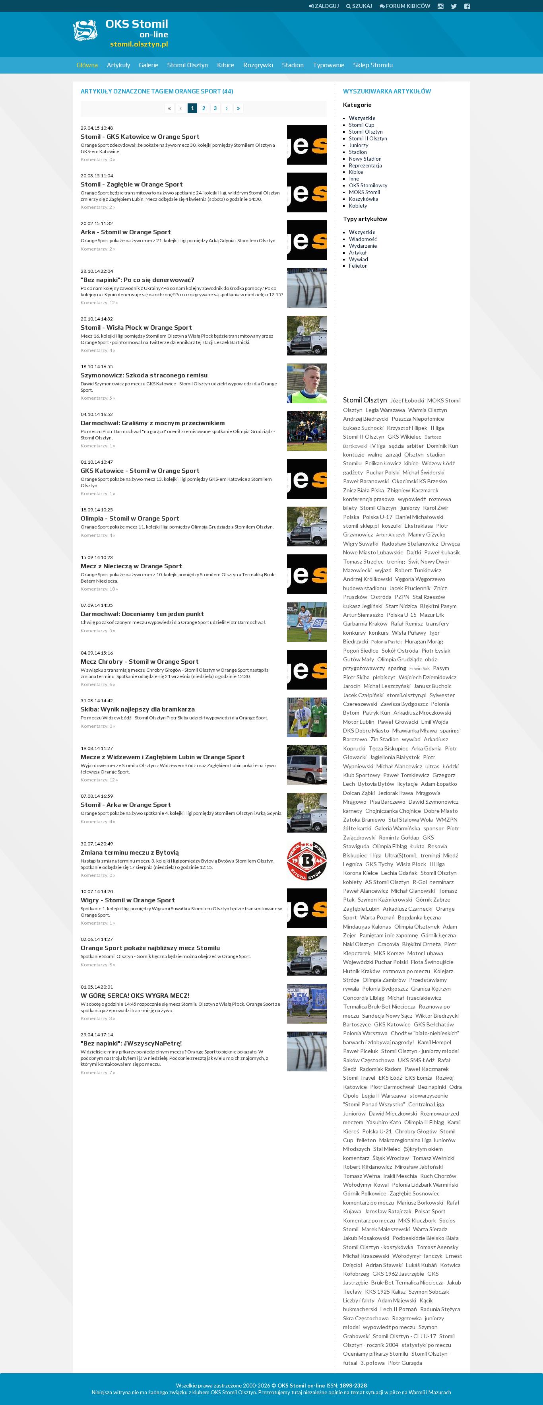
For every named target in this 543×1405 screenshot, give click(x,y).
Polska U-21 (377, 1131)
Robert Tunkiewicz (418, 570)
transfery (437, 623)
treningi (430, 855)
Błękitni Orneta (421, 944)
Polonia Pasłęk (386, 642)
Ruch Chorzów (438, 1175)
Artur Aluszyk (390, 535)
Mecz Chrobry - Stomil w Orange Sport (140, 661)
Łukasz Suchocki (363, 427)
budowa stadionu (364, 588)
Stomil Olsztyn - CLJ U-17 (404, 1336)
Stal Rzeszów (429, 596)
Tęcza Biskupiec (388, 748)
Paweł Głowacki (398, 721)
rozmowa (440, 499)
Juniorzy (358, 145)
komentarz (356, 1157)
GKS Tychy (379, 864)
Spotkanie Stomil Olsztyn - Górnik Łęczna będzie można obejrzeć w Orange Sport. (166, 956)
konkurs (379, 632)
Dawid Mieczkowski (393, 1113)
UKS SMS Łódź (416, 1060)
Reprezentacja (365, 165)
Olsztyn (414, 454)
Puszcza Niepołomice (418, 418)
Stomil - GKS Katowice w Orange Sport (140, 136)
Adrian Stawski (384, 1264)
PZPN (402, 596)
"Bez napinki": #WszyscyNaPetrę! (131, 1043)
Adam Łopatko (439, 783)
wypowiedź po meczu (389, 1326)
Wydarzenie (363, 246)
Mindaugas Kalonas (367, 926)
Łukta (417, 846)
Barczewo (355, 739)
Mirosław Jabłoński (419, 1166)
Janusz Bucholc (433, 685)
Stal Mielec (386, 1148)
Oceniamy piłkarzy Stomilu (375, 1353)
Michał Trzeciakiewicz (414, 997)
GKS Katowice (392, 1024)
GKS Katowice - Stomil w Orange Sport (140, 470)
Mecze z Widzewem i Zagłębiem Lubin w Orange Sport (163, 757)
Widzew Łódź (438, 463)
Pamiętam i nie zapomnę (388, 935)
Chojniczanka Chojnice (393, 810)
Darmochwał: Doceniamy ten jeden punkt (142, 614)
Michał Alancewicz (399, 766)
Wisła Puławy (409, 632)
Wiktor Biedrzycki (437, 1015)
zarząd (393, 454)
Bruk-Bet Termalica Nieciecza (407, 1282)
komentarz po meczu (368, 1202)
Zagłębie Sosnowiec (415, 1193)
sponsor (433, 828)
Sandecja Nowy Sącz (387, 1015)
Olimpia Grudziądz (399, 659)
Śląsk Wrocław (390, 1157)
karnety (352, 810)
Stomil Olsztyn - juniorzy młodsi (420, 1050)
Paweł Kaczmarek (427, 1068)
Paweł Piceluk (360, 1050)
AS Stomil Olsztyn (387, 881)
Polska (351, 516)
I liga (376, 855)
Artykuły (118, 65)
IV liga (378, 445)
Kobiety (358, 205)
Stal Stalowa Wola (410, 819)
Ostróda (381, 596)
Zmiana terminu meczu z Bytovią (130, 852)
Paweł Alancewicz (365, 890)
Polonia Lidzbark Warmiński (425, 1184)
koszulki (391, 525)
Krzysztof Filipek (407, 427)
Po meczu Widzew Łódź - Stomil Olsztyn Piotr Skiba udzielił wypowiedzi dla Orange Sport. (174, 718)
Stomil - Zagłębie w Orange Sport (132, 184)
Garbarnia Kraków (365, 623)
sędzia (396, 445)
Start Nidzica (401, 605)
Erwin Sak (419, 668)
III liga (437, 864)
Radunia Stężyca (440, 1309)
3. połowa (373, 1362)
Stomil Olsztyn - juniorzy (390, 507)
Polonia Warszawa (365, 1033)
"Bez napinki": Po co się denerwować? (137, 280)
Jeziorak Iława (395, 792)
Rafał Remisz (407, 623)
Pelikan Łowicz (383, 463)
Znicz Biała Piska (363, 490)
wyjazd (383, 570)
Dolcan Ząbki (359, 792)
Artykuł (358, 252)
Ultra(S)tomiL (401, 855)
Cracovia (388, 944)
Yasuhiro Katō (384, 1122)
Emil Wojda (434, 721)
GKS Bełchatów (434, 1024)
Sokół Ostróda (400, 650)
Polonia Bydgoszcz (385, 988)
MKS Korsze (389, 953)
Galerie (148, 65)
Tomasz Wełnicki (433, 1157)
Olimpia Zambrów (384, 979)
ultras (432, 766)
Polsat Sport (430, 1211)
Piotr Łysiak (435, 650)
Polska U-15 (402, 614)
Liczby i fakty (358, 1300)
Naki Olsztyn (358, 944)
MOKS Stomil (364, 192)
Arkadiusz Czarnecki (407, 908)
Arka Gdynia (426, 748)
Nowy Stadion (365, 158)
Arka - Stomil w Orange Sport (126, 232)
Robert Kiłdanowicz (367, 1166)
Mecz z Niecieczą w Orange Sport (131, 566)
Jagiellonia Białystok (395, 757)
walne (375, 454)
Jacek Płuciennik (410, 588)
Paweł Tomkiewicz (406, 774)
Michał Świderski (423, 472)
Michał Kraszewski (366, 1255)
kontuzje (354, 454)
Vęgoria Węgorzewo (420, 578)
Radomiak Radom (380, 1068)
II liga (437, 427)
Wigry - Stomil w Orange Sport (128, 900)
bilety (350, 507)
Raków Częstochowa (369, 1060)
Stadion (293, 65)
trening (396, 561)
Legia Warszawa (385, 409)
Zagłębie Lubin (361, 908)
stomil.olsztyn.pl (407, 695)
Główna (87, 65)
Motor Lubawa (425, 953)
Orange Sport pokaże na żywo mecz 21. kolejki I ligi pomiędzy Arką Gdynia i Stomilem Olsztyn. (179, 240)
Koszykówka (363, 199)
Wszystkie (362, 118)
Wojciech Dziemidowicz (427, 677)
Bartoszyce (357, 1024)
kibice (411, 463)
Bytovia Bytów (376, 783)
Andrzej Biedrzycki (365, 418)
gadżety (353, 472)
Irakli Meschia (400, 1175)
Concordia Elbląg (363, 997)
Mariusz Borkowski (420, 1202)
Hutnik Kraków (361, 971)
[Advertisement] (325, 34)
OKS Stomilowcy (368, 185)
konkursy (354, 632)
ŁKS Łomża (418, 1077)
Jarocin (352, 685)
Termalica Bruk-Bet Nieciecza (379, 1006)
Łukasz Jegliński (362, 605)
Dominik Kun (442, 445)
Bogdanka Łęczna (419, 917)
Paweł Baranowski (366, 481)
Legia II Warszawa (384, 1095)
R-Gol (420, 881)
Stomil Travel (359, 1077)
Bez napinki (432, 1086)
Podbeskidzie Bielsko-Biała (425, 1237)
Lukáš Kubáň (421, 1264)
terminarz (442, 881)
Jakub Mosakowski (366, 1237)
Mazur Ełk (432, 614)
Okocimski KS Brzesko (419, 481)
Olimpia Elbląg (389, 846)
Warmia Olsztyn (427, 409)
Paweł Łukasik (442, 552)
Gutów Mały (358, 659)
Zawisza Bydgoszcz (404, 703)
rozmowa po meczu (406, 971)
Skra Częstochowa (366, 1318)
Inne (354, 178)
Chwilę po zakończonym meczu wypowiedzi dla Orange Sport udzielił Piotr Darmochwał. (173, 622)
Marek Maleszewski (386, 1229)
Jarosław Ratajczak (388, 1211)
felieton (366, 1140)
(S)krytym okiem (423, 1148)
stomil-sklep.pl (361, 525)
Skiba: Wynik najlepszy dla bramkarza (138, 709)
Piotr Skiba (356, 677)
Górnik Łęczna (438, 935)
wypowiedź (412, 499)
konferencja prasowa (369, 499)
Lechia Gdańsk (399, 872)
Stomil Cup (361, 125)
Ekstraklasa (419, 525)
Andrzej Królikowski (367, 578)
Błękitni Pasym (438, 605)
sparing (397, 668)
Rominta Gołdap (399, 837)
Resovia (437, 846)
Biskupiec (355, 855)
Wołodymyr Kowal (366, 1184)
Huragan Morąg (424, 641)
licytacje (408, 783)
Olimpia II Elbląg (424, 1122)
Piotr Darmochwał (392, 1086)
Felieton (358, 265)
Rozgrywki (258, 65)
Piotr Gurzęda (405, 1362)
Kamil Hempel (434, 1042)
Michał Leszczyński (387, 685)
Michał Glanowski (413, 890)
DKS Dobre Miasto (366, 730)
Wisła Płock (411, 864)
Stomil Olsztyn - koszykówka (378, 1247)
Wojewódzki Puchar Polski (375, 961)
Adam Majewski (397, 1300)
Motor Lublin (358, 721)
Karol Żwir (435, 507)
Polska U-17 (377, 516)
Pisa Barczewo (387, 801)
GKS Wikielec (404, 436)
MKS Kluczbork (417, 1220)
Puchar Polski (382, 472)
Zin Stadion (384, 739)
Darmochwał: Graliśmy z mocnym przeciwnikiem (153, 423)
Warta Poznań (377, 917)
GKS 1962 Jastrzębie (398, 1273)
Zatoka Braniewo (364, 819)
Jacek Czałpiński (363, 695)
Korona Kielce (360, 872)
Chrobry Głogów (416, 1131)
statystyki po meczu (426, 1344)
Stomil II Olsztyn (368, 138)
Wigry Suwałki (360, 543)
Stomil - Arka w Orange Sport (126, 804)
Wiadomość (363, 239)
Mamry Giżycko (427, 534)
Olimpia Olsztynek (417, 926)
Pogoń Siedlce (360, 650)
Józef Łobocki (407, 400)
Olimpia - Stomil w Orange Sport (130, 518)
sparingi (450, 730)
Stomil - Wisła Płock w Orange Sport (136, 327)
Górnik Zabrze (432, 899)
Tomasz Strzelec (363, 561)
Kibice (225, 65)
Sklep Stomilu (373, 65)
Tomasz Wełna (361, 1175)
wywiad (411, 739)
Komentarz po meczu (369, 1220)
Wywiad (358, 259)
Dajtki (414, 552)
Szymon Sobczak (429, 1291)
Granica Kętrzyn (431, 988)
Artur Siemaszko (363, 614)
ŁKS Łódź (390, 1077)
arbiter (415, 445)
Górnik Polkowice (364, 1193)
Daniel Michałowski (419, 516)
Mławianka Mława (414, 730)
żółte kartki (357, 828)
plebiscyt (384, 677)
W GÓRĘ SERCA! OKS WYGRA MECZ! (135, 995)
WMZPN (447, 819)
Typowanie (328, 65)
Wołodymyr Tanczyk (417, 1255)
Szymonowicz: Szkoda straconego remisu (144, 375)
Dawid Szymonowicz (433, 801)
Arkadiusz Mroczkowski (422, 712)
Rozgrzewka (407, 1318)
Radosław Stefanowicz (410, 543)
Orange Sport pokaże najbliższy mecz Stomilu (150, 948)
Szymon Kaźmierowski (385, 899)
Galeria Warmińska (397, 828)
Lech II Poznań (398, 1309)
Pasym (441, 668)
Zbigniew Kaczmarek (412, 490)
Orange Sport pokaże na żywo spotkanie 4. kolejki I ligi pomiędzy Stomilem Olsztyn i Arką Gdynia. (182, 813)
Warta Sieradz (430, 1229)
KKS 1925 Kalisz (385, 1291)
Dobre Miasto (441, 810)
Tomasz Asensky (437, 1247)
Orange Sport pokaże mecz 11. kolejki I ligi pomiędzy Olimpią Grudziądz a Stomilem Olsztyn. (177, 527)
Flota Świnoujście (432, 961)
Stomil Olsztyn (187, 65)
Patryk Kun (376, 712)
